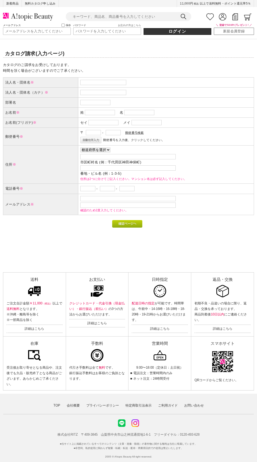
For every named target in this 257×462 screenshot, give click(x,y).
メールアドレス (12, 25)
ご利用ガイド (168, 405)
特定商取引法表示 (138, 405)
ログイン (177, 31)
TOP (56, 405)
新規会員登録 (234, 31)
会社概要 (73, 405)
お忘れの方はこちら (129, 25)
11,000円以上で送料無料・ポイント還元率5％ (215, 3)
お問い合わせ (194, 405)
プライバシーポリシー (102, 405)
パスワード (79, 25)
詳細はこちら (34, 329)
